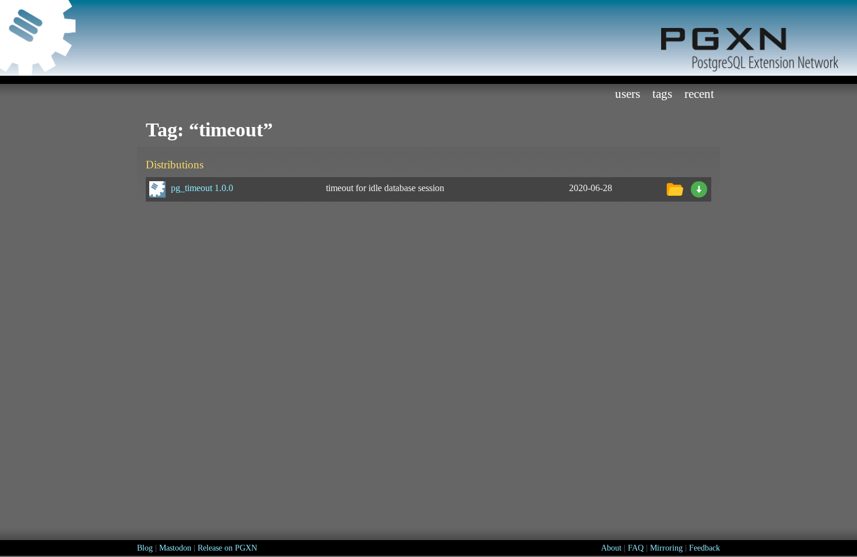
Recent (699, 93)
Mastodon (175, 548)
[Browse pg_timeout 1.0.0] (674, 188)
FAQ (636, 548)
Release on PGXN (227, 548)
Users (627, 93)
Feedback (704, 548)
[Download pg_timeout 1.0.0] (699, 188)
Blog (145, 548)
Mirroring (666, 548)
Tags (662, 93)
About (611, 548)
